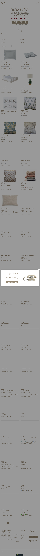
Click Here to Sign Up (12, 282)
